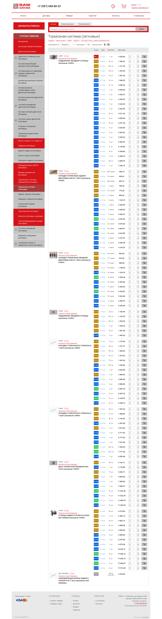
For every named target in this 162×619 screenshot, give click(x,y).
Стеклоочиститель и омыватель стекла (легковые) (30, 244)
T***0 (66, 56)
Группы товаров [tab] (29, 36)
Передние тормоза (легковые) (30, 199)
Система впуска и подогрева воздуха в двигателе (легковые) (30, 73)
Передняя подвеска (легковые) (30, 160)
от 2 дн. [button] (102, 56)
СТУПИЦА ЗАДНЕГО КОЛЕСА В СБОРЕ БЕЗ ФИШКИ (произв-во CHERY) (73, 516)
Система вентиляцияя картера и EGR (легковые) (28, 65)
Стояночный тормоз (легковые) (26, 205)
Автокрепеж (23, 41)
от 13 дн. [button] (103, 80)
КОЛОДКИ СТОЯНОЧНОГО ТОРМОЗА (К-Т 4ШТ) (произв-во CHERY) (75, 414)
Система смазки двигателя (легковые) (29, 120)
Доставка (46, 16)
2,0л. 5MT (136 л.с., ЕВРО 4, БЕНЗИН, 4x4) (95, 40)
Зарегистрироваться (140, 8)
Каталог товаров (56, 601)
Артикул (53, 24)
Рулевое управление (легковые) (26, 173)
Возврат (69, 16)
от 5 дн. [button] (102, 90)
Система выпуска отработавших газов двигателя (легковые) (26, 90)
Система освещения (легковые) (26, 229)
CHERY (69, 40)
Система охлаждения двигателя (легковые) (27, 105)
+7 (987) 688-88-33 (49, 6)
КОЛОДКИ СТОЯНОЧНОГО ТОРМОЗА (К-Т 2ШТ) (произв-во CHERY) (75, 346)
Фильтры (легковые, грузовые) (30, 216)
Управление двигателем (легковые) (28, 134)
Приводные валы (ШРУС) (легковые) (28, 166)
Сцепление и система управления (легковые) (27, 181)
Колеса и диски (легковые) (29, 155)
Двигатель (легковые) (27, 51)
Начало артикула (68, 24)
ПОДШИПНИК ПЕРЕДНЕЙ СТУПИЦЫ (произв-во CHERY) (73, 62)
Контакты (116, 16)
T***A (66, 171)
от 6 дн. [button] (102, 75)
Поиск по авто (60, 40)
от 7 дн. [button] (102, 118)
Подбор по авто (56, 604)
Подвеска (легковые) (26, 146)
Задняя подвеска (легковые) (29, 151)
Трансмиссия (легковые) (28, 211)
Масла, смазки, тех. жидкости (30, 141)
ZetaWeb (146, 617)
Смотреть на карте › (139, 601)
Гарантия (92, 16)
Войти (134, 5)
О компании (139, 16)
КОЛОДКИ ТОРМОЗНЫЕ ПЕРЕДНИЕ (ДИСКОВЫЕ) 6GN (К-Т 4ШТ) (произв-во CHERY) (74, 259)
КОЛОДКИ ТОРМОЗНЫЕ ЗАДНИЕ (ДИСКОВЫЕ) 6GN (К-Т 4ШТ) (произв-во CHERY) (74, 178)
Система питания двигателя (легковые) (29, 113)
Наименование (84, 24)
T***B (66, 511)
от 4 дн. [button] (102, 61)
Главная (51, 40)
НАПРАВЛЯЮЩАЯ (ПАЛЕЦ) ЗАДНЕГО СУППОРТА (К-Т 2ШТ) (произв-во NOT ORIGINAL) (73, 580)
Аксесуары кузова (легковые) (30, 46)
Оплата (23, 16)
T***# (72, 573)
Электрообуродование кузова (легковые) (30, 222)
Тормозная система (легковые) (26, 188)
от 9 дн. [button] (102, 85)
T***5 (66, 311)
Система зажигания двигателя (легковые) (30, 98)
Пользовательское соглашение (136, 606)
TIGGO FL (76, 40)
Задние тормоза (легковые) (29, 194)
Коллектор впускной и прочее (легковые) (30, 81)
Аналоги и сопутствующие (67, 58)
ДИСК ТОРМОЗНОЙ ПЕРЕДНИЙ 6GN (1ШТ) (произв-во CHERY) (73, 467)
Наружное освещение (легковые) (27, 236)
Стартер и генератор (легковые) (26, 127)
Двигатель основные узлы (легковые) (29, 57)
